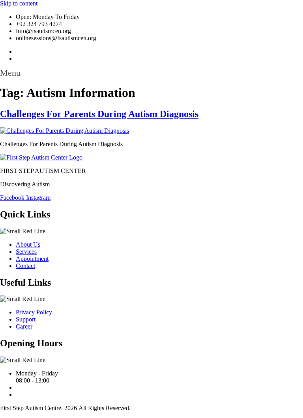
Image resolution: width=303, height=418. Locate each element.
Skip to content (18, 3)
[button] (151, 73)
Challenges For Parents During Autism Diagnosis (99, 114)
